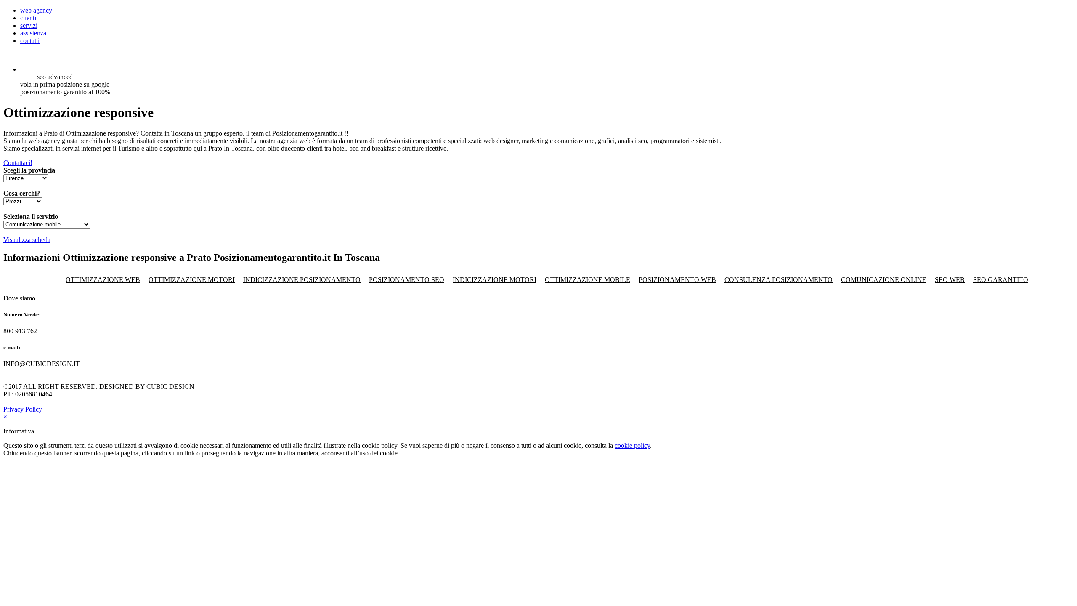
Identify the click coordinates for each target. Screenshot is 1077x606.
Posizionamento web (677, 279)
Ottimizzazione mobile (587, 279)
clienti (28, 17)
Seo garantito (1000, 279)
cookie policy (632, 445)
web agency (36, 10)
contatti (30, 40)
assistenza (33, 33)
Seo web (950, 279)
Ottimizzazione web (103, 279)
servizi (28, 25)
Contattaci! (17, 162)
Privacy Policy (22, 409)
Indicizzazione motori (494, 279)
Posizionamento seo (406, 279)
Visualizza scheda (26, 239)
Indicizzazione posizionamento (302, 279)
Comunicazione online (883, 279)
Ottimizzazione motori (192, 279)
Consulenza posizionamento (778, 279)
